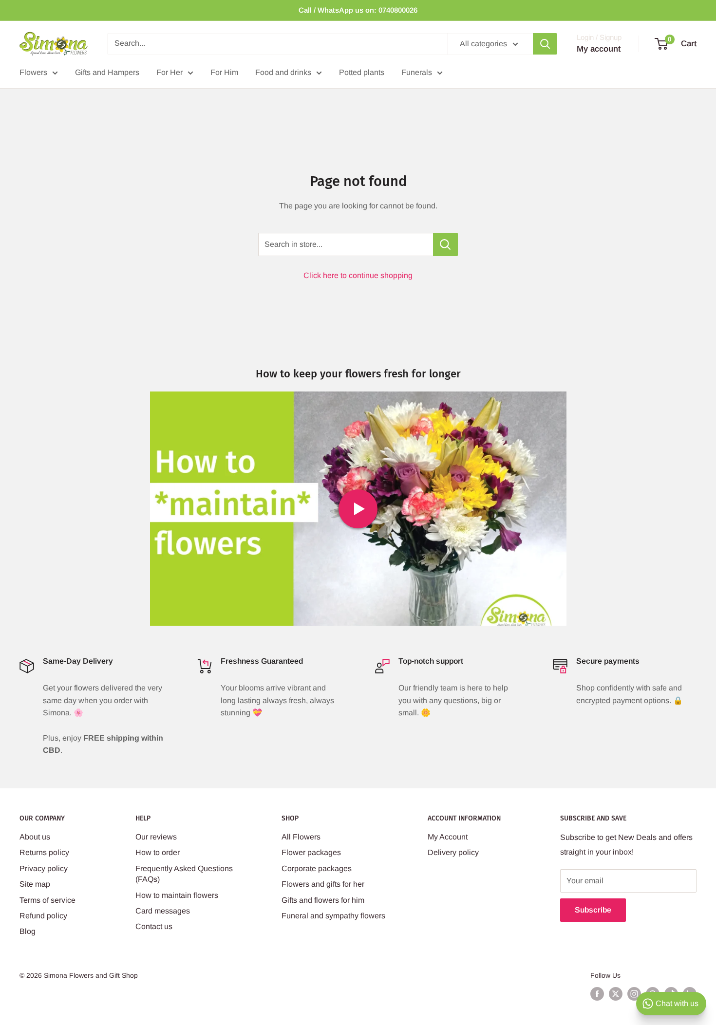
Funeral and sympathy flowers (333, 916)
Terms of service (47, 900)
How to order (157, 852)
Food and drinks (283, 72)
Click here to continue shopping (358, 275)
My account (599, 49)
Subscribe (593, 910)
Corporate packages (317, 868)
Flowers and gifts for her (323, 884)
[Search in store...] (445, 244)
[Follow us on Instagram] (634, 994)
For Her (169, 72)
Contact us (153, 926)
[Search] (545, 44)
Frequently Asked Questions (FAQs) (184, 873)
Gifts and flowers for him (323, 900)
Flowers (33, 72)
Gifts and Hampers (107, 72)
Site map (34, 884)
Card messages (162, 911)
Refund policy (43, 916)
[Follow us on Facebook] (597, 994)
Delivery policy (453, 852)
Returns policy (44, 852)
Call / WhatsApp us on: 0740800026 (358, 10)
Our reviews (156, 837)
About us (34, 837)
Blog (27, 931)
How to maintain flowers (176, 895)
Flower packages (311, 852)
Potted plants (361, 72)
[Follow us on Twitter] (615, 994)
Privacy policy (43, 868)
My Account (448, 837)
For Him (224, 72)
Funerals (416, 72)
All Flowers (301, 837)
